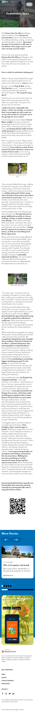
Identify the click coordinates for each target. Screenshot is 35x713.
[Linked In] (13, 694)
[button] (6, 540)
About (3, 674)
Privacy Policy (6, 683)
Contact (4, 677)
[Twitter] (10, 694)
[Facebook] (2, 694)
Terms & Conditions (8, 680)
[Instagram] (6, 694)
